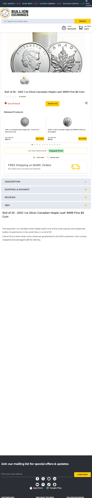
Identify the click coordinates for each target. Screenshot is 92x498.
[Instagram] (49, 478)
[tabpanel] (46, 227)
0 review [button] (22, 96)
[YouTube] (37, 484)
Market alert (54, 157)
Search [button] (82, 21)
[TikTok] (49, 484)
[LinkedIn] (54, 478)
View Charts (88, 5)
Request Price (56, 151)
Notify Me (52, 104)
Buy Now (40, 139)
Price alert (40, 157)
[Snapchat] (54, 484)
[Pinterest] (43, 484)
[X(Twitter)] (43, 478)
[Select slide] (24, 80)
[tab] (46, 181)
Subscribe (82, 474)
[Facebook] (37, 478)
